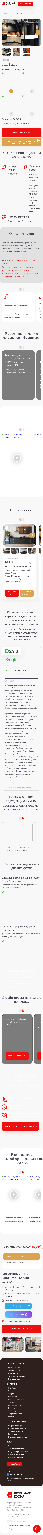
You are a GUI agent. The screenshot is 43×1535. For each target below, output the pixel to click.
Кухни (12, 13)
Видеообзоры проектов (18, 1451)
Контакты (12, 1416)
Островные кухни (15, 1431)
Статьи (11, 1402)
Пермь (36, 1247)
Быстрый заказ (21, 132)
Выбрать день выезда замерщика (20, 1126)
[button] (38, 32)
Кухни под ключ (8, 270)
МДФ (32, 260)
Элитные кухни (19, 276)
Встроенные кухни (16, 1425)
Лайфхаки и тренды (16, 1454)
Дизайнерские (13, 267)
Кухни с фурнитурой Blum (19, 260)
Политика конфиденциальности (19, 1507)
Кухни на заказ (14, 1367)
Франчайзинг (25, 4)
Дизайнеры (13, 1411)
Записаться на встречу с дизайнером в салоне (17, 1056)
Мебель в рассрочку (16, 1376)
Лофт (23, 273)
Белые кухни (13, 1434)
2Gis (17, 673)
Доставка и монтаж (16, 1399)
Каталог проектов (16, 1422)
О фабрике (12, 1388)
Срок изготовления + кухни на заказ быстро (20, 1479)
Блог (10, 1446)
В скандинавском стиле (18, 1437)
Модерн (37, 273)
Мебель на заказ (15, 1370)
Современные (7, 276)
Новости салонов (15, 1457)
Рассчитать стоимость (21, 142)
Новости (11, 1408)
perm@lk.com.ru (22, 1321)
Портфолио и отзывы (17, 1391)
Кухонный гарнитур (12, 558)
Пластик (5, 263)
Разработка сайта (20, 1521)
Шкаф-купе (13, 1373)
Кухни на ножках (26, 267)
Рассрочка (12, 1396)
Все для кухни (14, 1379)
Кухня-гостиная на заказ (11, 273)
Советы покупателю (16, 1449)
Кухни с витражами (22, 270)
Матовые (29, 273)
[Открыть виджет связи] (37, 1529)
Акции (11, 1394)
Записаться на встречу (21, 1329)
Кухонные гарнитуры (17, 1428)
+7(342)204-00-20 (21, 1300)
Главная (5, 13)
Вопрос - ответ (14, 1405)
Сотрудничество (15, 1414)
